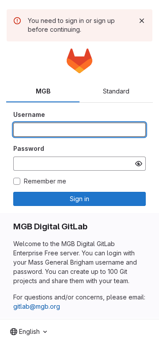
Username (29, 114)
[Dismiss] (141, 20)
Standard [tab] (116, 91)
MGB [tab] (43, 91)
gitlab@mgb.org (36, 306)
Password (28, 148)
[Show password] (139, 164)
